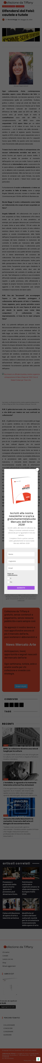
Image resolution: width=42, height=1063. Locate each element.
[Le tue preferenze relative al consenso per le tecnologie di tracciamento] (38, 1059)
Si (10, 578)
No (11, 582)
